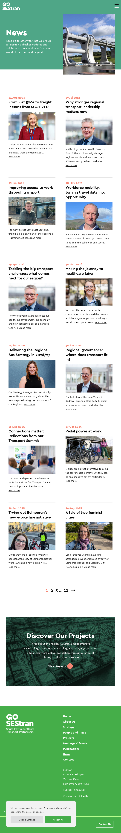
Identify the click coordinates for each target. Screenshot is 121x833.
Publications (71, 749)
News (66, 754)
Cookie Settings (27, 820)
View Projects (57, 666)
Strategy (68, 727)
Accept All (58, 820)
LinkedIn (83, 796)
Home (67, 716)
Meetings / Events (75, 743)
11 (66, 590)
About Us (69, 721)
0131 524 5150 (76, 790)
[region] (41, 814)
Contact (68, 759)
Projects (68, 738)
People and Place (74, 732)
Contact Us (105, 824)
